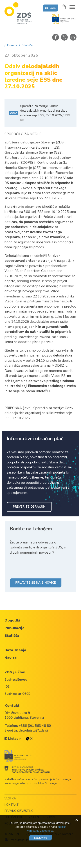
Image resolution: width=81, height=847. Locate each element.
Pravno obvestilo (19, 811)
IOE (6, 687)
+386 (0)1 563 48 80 (35, 725)
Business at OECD (17, 694)
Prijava (50, 8)
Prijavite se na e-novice (35, 583)
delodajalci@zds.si (33, 730)
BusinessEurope (15, 680)
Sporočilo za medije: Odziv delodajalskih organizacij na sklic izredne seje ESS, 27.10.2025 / (40, 113)
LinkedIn (14, 739)
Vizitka (10, 798)
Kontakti (11, 805)
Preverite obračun (29, 507)
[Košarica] (63, 7)
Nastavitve (40, 837)
